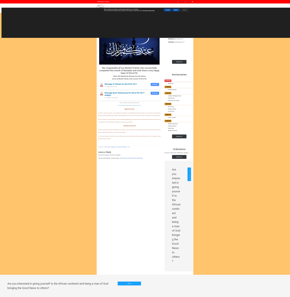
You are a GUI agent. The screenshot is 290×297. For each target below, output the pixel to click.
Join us (189, 174)
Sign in (174, 1)
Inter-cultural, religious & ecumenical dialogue (115, 147)
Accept (167, 10)
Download (155, 84)
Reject (175, 10)
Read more (179, 62)
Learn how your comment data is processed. (131, 158)
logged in (107, 155)
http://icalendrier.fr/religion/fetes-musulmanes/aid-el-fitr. (129, 105)
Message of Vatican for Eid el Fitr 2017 (121, 84)
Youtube (188, 1)
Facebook (181, 1)
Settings (185, 10)
